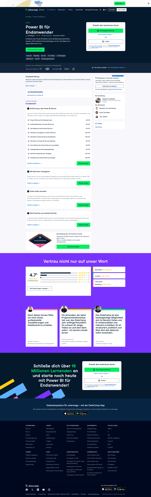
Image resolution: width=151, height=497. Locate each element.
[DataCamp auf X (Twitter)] (32, 490)
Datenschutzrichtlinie (96, 47)
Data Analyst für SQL (93, 455)
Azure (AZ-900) (112, 470)
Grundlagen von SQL (73, 458)
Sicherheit (83, 494)
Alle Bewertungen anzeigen (39, 288)
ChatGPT (110, 447)
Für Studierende (91, 431)
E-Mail (107, 41)
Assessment (49, 444)
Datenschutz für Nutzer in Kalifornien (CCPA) (58, 494)
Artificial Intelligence (114, 438)
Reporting (98, 127)
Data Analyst (111, 455)
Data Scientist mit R (92, 461)
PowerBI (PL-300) (113, 467)
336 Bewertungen (47, 35)
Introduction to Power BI (35, 95)
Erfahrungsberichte (92, 441)
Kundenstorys (71, 441)
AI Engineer (111, 464)
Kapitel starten (83, 163)
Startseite (28, 16)
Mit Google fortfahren (107, 30)
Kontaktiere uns (30, 447)
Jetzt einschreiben (73, 246)
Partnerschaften (30, 441)
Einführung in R (50, 461)
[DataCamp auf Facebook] (27, 490)
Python (110, 428)
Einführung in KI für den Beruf (54, 470)
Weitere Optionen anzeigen (105, 34)
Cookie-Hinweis (42, 494)
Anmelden (112, 9)
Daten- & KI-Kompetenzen (74, 428)
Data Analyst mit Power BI (94, 464)
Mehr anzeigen (30, 85)
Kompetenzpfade (51, 431)
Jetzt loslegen (122, 9)
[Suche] (100, 9)
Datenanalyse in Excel (52, 467)
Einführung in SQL (51, 458)
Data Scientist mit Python (94, 458)
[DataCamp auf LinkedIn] (38, 490)
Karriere (28, 435)
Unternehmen (79, 9)
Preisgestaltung (71, 431)
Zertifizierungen (50, 438)
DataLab (48, 447)
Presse (28, 431)
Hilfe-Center (29, 444)
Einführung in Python (52, 455)
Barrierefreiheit (75, 494)
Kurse (47, 435)
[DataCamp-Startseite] (32, 9)
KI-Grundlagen (71, 455)
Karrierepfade (50, 428)
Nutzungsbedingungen (114, 45)
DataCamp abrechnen (93, 438)
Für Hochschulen (92, 444)
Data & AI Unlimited (72, 438)
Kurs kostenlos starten (35, 49)
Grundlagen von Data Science (75, 475)
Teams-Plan (70, 435)
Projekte (48, 441)
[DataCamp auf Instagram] (49, 490)
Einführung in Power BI (52, 464)
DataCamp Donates (93, 447)
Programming (29, 464)
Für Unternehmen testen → (116, 67)
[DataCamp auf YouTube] (43, 490)
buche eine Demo (117, 89)
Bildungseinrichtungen (91, 9)
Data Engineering (31, 461)
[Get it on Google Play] (82, 413)
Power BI (110, 441)
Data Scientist (112, 461)
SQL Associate (112, 458)
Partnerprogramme (31, 438)
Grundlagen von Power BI (74, 466)
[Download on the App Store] (69, 413)
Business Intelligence (39, 16)
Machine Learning (31, 458)
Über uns (28, 428)
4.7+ (39, 35)
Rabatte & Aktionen (92, 435)
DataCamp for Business (110, 86)
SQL (109, 435)
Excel (109, 444)
